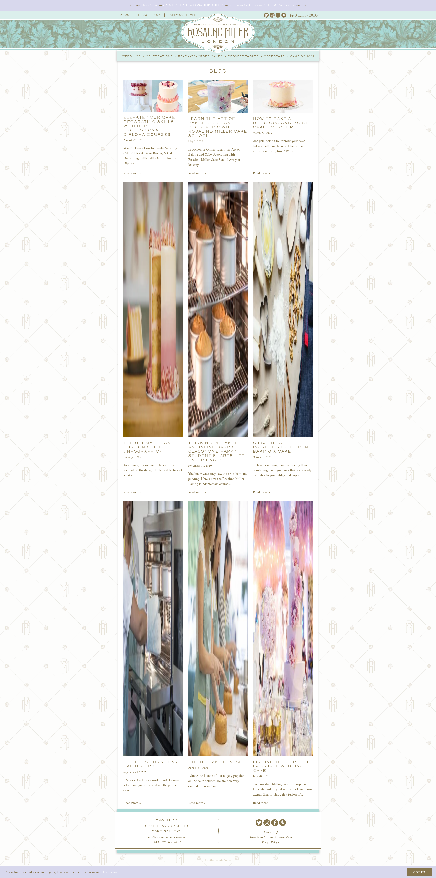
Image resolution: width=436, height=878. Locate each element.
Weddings (131, 56)
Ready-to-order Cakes (200, 56)
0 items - (306, 15)
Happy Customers (183, 15)
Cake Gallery (166, 831)
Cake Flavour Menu (166, 826)
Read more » (132, 173)
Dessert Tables (243, 56)
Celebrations (159, 56)
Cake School (302, 56)
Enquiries (166, 820)
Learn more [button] (110, 872)
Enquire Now (149, 15)
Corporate (274, 56)
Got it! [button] (419, 872)
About (125, 15)
